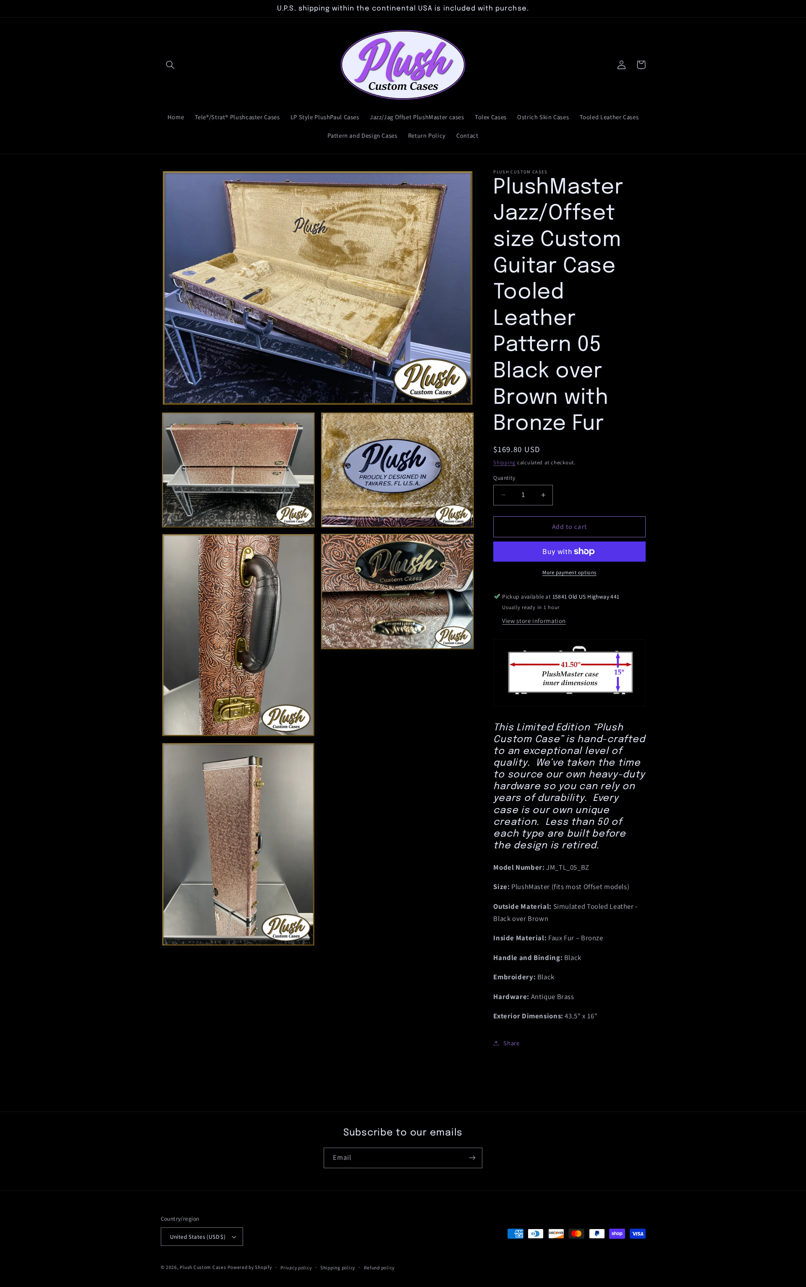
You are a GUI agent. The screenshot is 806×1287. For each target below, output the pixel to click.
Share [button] (511, 1043)
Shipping (504, 462)
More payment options (569, 572)
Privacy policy (295, 1267)
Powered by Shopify (250, 1267)
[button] (170, 64)
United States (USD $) (198, 1236)
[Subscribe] (472, 1158)
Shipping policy (337, 1267)
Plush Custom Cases (203, 1267)
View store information (534, 621)
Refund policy (379, 1267)
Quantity (504, 477)
